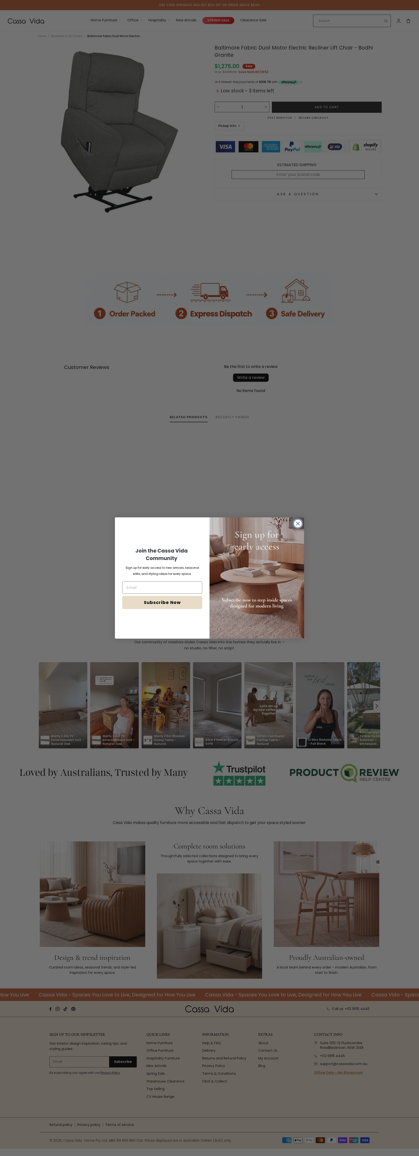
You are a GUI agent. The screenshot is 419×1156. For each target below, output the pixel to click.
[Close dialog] (298, 523)
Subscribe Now (162, 602)
